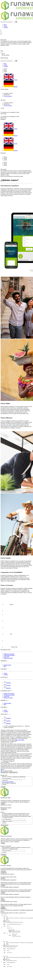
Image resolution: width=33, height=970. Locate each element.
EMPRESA (4, 700)
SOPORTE (4, 707)
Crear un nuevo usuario (7, 781)
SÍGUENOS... (5, 714)
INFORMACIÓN (5, 691)
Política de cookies (19, 740)
